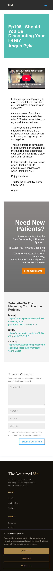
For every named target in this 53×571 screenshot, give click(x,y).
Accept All (26, 551)
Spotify (10, 498)
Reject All (26, 566)
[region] (26, 550)
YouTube (11, 508)
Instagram (12, 523)
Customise (26, 558)
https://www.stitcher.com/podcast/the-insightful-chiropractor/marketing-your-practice (26, 348)
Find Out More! (33, 271)
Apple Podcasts (13, 503)
